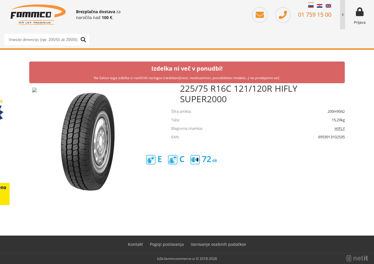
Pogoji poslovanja (167, 244)
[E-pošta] (262, 14)
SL (311, 6)
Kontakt (135, 244)
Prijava (360, 22)
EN (328, 6)
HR (320, 6)
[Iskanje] (83, 39)
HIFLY (340, 128)
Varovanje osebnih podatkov (218, 244)
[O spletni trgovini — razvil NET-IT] (357, 258)
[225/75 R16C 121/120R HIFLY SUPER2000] (87, 141)
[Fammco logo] (38, 14)
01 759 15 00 (314, 14)
